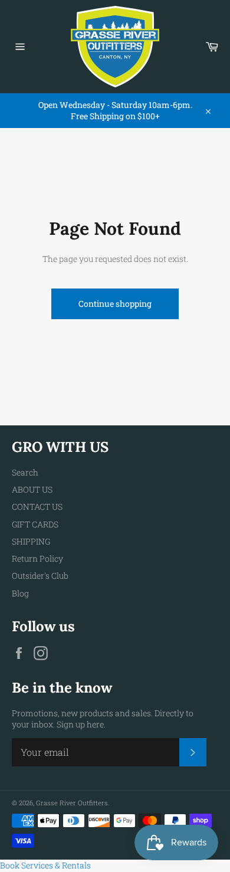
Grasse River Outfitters (72, 802)
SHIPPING (31, 541)
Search (25, 472)
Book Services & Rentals (45, 865)
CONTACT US (37, 506)
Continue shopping (115, 303)
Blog (20, 593)
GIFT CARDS (35, 524)
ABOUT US (32, 489)
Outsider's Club (40, 575)
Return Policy (37, 558)
